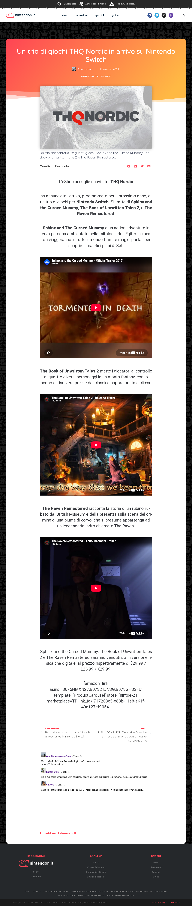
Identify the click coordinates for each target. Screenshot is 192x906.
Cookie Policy (174, 902)
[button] (184, 15)
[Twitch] (171, 15)
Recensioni (81, 15)
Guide (115, 15)
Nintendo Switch (90, 76)
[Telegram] (156, 15)
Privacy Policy (158, 902)
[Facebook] (149, 15)
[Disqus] (96, 788)
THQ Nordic (105, 76)
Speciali (99, 15)
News (64, 15)
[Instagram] (164, 15)
